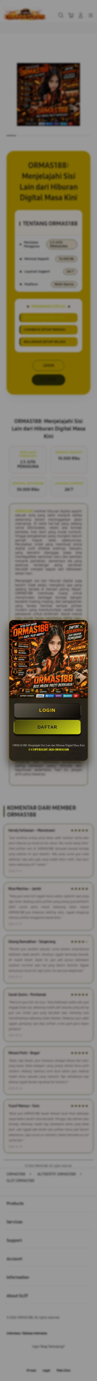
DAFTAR (47, 727)
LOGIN (47, 710)
